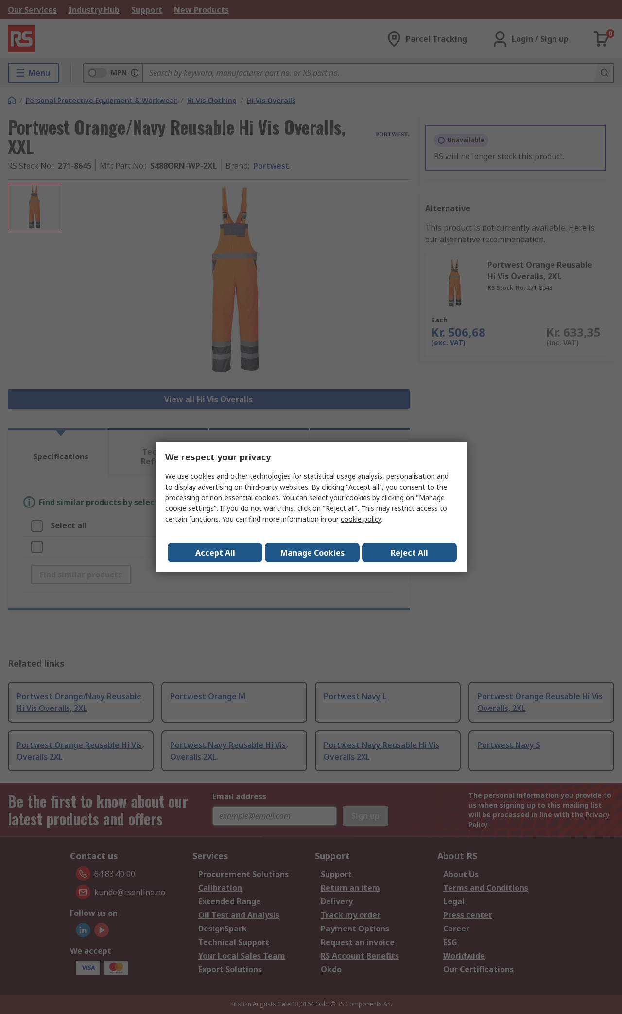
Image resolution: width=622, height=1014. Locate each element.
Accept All (215, 552)
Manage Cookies (312, 552)
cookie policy (361, 519)
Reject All (409, 552)
